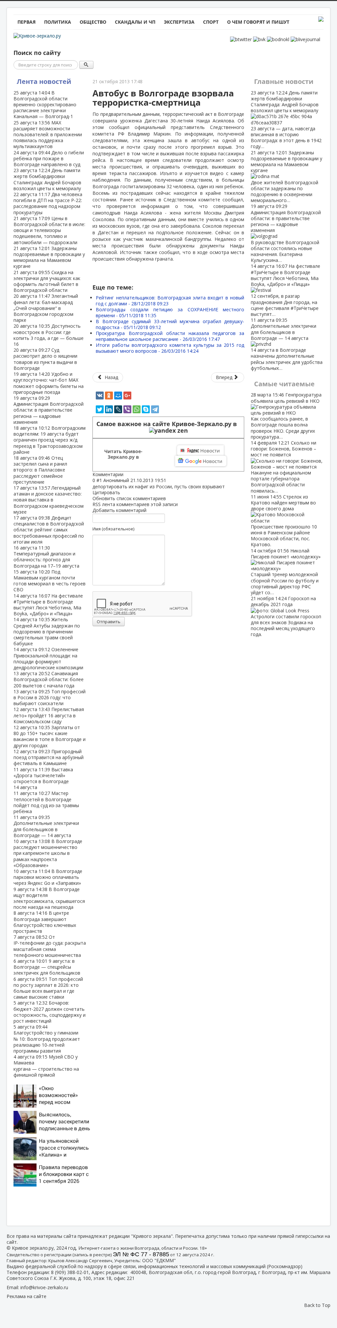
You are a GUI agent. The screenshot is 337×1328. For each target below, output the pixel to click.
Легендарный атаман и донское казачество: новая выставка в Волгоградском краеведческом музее (48, 500)
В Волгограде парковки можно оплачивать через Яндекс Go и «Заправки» (47, 877)
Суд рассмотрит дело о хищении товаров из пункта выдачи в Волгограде (45, 359)
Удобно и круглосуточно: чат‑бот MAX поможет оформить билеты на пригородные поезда (48, 383)
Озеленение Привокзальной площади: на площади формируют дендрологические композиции (48, 658)
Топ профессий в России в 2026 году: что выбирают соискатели (49, 697)
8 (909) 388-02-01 (70, 1272)
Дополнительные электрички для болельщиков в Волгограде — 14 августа (46, 826)
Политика (57, 22)
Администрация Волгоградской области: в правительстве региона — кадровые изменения (48, 410)
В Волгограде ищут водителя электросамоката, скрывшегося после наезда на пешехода (49, 898)
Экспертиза (179, 22)
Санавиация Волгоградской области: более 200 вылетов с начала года (48, 679)
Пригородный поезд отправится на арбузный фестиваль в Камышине (48, 757)
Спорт (211, 22)
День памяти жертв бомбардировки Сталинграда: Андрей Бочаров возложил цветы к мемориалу (47, 179)
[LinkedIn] (109, 409)
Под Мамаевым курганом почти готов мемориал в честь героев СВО (49, 581)
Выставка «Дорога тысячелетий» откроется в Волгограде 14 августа (43, 778)
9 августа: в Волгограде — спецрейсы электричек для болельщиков (46, 967)
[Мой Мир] (118, 395)
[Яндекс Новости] (200, 450)
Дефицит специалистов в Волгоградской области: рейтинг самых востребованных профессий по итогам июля (48, 530)
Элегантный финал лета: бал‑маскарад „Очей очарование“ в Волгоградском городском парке (45, 308)
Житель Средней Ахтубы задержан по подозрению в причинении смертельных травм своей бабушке (46, 631)
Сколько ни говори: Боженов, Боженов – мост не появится (283, 467)
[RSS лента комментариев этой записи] (125, 474)
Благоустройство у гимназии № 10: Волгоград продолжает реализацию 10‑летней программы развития (46, 1039)
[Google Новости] (200, 461)
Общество (93, 22)
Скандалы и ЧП (135, 22)
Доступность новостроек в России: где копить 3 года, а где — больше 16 (48, 335)
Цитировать (106, 492)
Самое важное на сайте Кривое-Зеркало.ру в (168, 424)
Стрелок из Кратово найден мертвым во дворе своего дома (284, 521)
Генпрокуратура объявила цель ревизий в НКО (286, 416)
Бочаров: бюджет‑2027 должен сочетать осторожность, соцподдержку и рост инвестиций (49, 1012)
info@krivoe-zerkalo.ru (44, 1287)
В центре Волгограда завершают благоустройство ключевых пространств (44, 922)
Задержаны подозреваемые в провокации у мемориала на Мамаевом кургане (49, 257)
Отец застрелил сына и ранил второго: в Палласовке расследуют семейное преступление (40, 470)
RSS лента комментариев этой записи (135, 504)
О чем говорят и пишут (258, 22)
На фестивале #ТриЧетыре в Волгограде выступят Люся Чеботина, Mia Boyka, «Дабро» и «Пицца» (48, 605)
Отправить (108, 622)
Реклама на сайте (26, 1296)
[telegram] (155, 409)
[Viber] (127, 409)
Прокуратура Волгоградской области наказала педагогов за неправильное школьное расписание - (170, 336)
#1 (99, 480)
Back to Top (317, 1305)
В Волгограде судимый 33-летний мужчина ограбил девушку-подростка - (170, 324)
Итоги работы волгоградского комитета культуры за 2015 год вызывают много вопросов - (170, 348)
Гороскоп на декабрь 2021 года (286, 616)
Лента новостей (44, 81)
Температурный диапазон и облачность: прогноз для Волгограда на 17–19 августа (46, 557)
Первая (26, 22)
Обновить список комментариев (129, 498)
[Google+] (127, 395)
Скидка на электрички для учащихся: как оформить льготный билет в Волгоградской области (46, 281)
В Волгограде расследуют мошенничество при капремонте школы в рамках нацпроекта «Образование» (47, 853)
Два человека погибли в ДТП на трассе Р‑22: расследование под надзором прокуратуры (47, 203)
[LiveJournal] (118, 409)
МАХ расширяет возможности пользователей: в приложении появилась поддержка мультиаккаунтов (47, 134)
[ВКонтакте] (100, 395)
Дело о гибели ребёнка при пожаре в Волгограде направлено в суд (48, 158)
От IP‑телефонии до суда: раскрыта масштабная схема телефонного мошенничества (49, 946)
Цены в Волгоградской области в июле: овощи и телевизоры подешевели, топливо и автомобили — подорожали (49, 230)
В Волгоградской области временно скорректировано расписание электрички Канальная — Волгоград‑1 (44, 104)
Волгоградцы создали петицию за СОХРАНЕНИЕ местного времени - (170, 312)
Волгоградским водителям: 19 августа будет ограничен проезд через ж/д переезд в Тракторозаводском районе (49, 440)
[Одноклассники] (109, 395)
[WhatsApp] (137, 409)
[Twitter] (100, 409)
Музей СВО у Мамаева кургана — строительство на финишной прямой (46, 1066)
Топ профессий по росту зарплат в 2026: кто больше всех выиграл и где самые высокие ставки (48, 988)
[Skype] (146, 409)
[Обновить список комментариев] (126, 474)
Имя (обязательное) (113, 529)
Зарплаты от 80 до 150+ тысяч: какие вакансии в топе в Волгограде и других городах (49, 736)
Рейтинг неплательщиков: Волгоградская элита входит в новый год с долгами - (170, 300)
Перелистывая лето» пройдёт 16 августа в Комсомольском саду (48, 715)
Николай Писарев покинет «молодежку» (286, 572)
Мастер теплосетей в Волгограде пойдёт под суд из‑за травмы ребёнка (46, 802)
